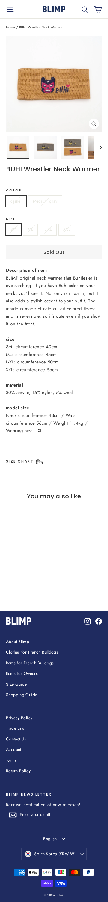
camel (16, 201)
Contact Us (16, 739)
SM (13, 229)
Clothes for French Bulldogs (32, 652)
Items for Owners (22, 673)
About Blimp (17, 642)
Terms (11, 760)
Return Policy (18, 771)
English (50, 839)
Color (14, 190)
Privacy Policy (19, 718)
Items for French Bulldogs (30, 663)
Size (11, 219)
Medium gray (45, 201)
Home (10, 27)
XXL (66, 229)
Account (13, 749)
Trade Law (15, 728)
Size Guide (16, 684)
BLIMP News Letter (29, 794)
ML (30, 229)
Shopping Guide (21, 695)
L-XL (48, 229)
